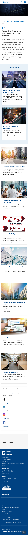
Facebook (5, 426)
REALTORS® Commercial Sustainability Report (12, 522)
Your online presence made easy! (17, 531)
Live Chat (6, 461)
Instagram (13, 393)
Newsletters (4, 499)
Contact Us (6, 457)
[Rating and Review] (6, 489)
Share (5, 27)
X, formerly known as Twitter (9, 403)
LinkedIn (5, 410)
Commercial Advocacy (10, 372)
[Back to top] (24, 532)
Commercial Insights (10, 234)
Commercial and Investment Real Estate (10, 519)
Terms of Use (5, 513)
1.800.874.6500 (7, 459)
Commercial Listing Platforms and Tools (10, 520)
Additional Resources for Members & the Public (12, 507)
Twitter (18, 392)
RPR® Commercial (9, 338)
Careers (4, 501)
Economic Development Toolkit (14, 167)
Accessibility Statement (7, 511)
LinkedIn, (5, 393)
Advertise (4, 503)
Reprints (4, 505)
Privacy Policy (5, 509)
